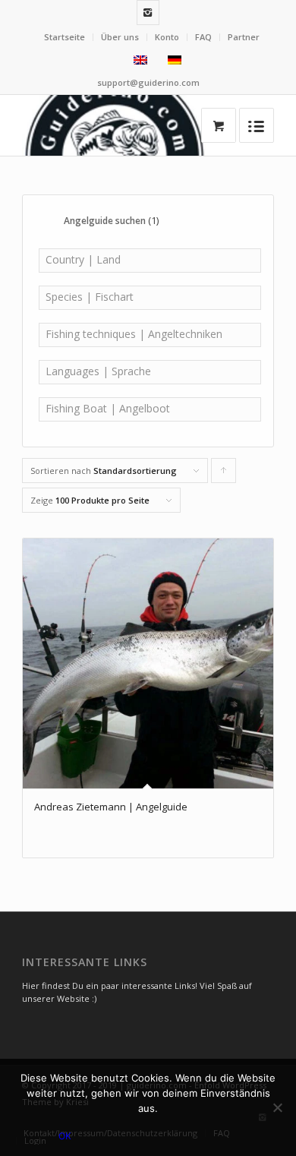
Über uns (120, 37)
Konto (167, 37)
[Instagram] (148, 12)
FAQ (203, 37)
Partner (244, 37)
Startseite (64, 37)
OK (64, 1136)
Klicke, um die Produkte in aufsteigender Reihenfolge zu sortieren (224, 474)
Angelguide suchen (111, 220)
